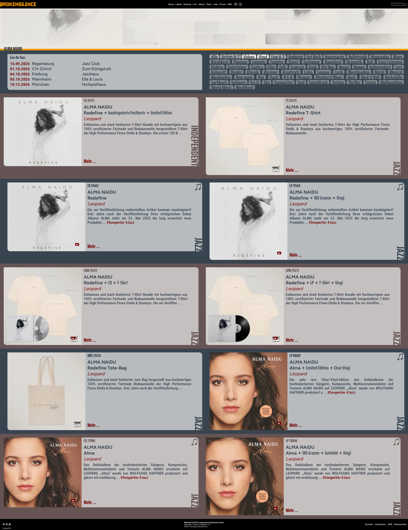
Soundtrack (318, 82)
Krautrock (291, 72)
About (201, 4)
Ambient (296, 56)
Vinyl (263, 56)
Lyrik (339, 72)
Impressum (380, 524)
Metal (379, 72)
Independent (380, 67)
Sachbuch (219, 82)
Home (171, 4)
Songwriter (283, 82)
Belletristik (357, 56)
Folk (282, 67)
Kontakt (369, 524)
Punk (274, 77)
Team (209, 4)
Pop (261, 77)
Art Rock (314, 56)
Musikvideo (220, 77)
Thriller (354, 82)
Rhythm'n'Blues (329, 77)
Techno (338, 82)
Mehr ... (90, 161)
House (344, 67)
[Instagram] (9, 524)
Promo (223, 4)
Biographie (380, 56)
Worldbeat (244, 87)
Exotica (257, 67)
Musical (395, 72)
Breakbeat (219, 62)
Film (271, 67)
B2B (230, 4)
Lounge (323, 72)
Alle (214, 56)
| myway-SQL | (7, 528)
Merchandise (359, 72)
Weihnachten (391, 82)
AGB (390, 524)
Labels (179, 4)
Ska (267, 82)
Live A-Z (278, 56)
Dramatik (354, 62)
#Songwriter (116, 222)
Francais (297, 67)
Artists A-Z (230, 56)
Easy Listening (390, 62)
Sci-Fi (254, 82)
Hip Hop (327, 67)
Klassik (253, 72)
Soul (301, 82)
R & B (288, 77)
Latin (308, 72)
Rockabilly (393, 77)
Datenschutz (400, 524)
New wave (244, 77)
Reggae (304, 77)
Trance (370, 82)
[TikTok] (6, 524)
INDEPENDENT (194, 145)
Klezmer (271, 72)
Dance (293, 62)
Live (195, 4)
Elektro (217, 67)
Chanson (240, 62)
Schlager (238, 82)
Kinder (236, 72)
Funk (313, 67)
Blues (397, 56)
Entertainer (237, 67)
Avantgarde (334, 56)
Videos (249, 56)
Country (276, 62)
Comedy (258, 62)
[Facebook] (3, 524)
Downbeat (333, 62)
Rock (352, 77)
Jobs (215, 4)
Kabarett (218, 72)
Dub (370, 62)
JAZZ (396, 168)
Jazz (398, 67)
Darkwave (311, 62)
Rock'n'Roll (370, 77)
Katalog (187, 4)
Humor (359, 67)
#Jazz (129, 222)
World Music (221, 87)
